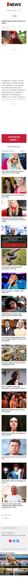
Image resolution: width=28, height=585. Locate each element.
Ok (14, 245)
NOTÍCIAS (7, 515)
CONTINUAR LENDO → (14, 138)
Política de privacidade (11, 528)
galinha (6, 518)
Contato (3, 528)
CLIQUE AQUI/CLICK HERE (19, 535)
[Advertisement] (14, 64)
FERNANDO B (5, 28)
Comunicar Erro (12, 146)
